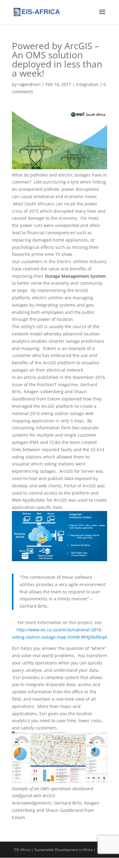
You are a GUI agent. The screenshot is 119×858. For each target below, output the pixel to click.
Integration (87, 84)
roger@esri (29, 84)
